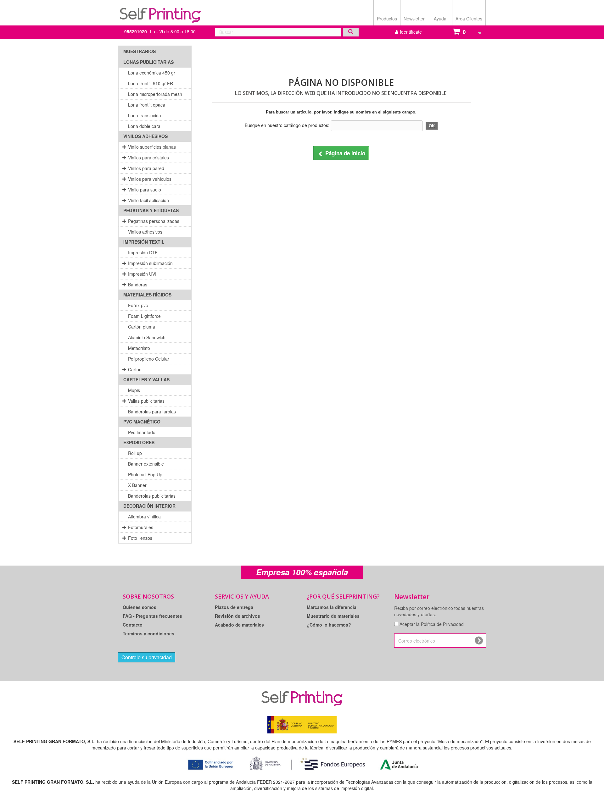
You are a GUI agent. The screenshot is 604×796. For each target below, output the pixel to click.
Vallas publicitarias (146, 401)
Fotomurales (140, 527)
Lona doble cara (144, 126)
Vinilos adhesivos (145, 136)
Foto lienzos (140, 538)
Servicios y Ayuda (242, 596)
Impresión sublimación (150, 263)
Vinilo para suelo (144, 189)
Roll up (135, 453)
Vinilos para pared (146, 168)
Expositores (138, 442)
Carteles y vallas (146, 379)
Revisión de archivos (237, 616)
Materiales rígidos (147, 294)
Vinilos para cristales (148, 157)
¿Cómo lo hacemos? (329, 625)
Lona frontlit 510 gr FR (150, 83)
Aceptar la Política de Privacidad (432, 624)
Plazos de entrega (234, 607)
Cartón (135, 369)
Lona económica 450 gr (151, 72)
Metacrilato (139, 348)
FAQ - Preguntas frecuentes (152, 616)
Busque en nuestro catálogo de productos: (287, 125)
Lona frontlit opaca (146, 105)
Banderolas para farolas (152, 411)
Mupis (134, 390)
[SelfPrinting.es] (160, 12)
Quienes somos (139, 607)
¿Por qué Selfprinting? (343, 596)
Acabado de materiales (239, 625)
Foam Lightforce (144, 316)
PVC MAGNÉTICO (141, 421)
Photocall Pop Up (145, 474)
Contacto (133, 625)
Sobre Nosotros (148, 596)
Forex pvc (138, 305)
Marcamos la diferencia (331, 607)
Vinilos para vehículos (149, 179)
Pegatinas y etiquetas (151, 210)
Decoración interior (149, 506)
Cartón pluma (141, 326)
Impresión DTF (143, 252)
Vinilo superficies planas (152, 147)
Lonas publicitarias (148, 62)
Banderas (137, 284)
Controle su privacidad (146, 657)
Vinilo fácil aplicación (148, 200)
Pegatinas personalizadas (153, 221)
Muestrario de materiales (333, 616)
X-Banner (137, 485)
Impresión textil (144, 242)
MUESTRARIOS (139, 51)
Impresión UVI (142, 274)
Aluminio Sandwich (146, 337)
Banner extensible (146, 464)
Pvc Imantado (141, 432)
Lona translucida (144, 115)
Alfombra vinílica (144, 516)
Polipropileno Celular (148, 359)
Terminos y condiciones (148, 633)
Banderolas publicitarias (152, 496)
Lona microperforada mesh (155, 94)
